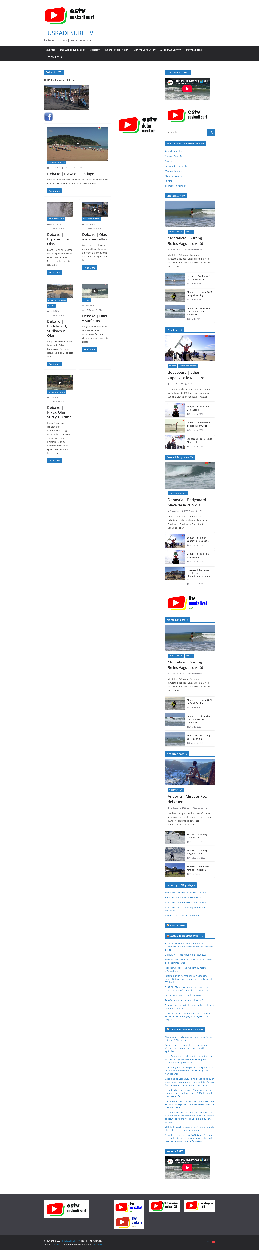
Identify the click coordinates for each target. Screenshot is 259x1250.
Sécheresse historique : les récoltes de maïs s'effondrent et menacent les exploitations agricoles (187, 1048)
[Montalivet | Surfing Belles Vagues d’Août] (190, 214)
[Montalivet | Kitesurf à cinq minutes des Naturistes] (175, 314)
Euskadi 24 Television (116, 49)
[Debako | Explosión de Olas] (60, 209)
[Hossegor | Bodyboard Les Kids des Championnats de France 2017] (175, 577)
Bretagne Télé (194, 49)
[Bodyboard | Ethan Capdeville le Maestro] (190, 348)
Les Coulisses (54, 57)
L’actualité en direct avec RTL (186, 936)
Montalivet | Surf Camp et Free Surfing (199, 737)
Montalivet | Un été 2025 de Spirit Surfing (199, 294)
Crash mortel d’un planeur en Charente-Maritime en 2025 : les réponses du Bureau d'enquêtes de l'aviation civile (189, 1104)
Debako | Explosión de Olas (58, 239)
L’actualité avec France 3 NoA (187, 1029)
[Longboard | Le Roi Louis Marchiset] (175, 442)
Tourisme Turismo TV (56, 162)
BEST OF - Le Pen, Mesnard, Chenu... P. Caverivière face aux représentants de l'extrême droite (189, 946)
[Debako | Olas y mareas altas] (95, 209)
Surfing (50, 49)
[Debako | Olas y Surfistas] (95, 291)
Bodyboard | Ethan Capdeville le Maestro (186, 375)
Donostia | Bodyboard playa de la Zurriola (187, 502)
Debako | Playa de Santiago (70, 173)
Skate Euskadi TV (173, 175)
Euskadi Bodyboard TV (72, 49)
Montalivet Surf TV (144, 49)
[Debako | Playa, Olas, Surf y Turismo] (60, 382)
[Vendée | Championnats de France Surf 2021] (175, 426)
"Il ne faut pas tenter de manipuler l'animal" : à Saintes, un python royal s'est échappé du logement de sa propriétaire (189, 1059)
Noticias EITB (177, 925)
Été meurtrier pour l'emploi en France (184, 995)
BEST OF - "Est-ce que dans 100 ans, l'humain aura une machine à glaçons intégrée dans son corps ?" (188, 1016)
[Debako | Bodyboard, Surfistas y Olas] (60, 291)
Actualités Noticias (56, 219)
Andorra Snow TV (170, 49)
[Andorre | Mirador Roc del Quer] (190, 772)
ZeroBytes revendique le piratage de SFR (185, 1000)
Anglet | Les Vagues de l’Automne (182, 915)
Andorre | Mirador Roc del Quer (187, 799)
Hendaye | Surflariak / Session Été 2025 (198, 278)
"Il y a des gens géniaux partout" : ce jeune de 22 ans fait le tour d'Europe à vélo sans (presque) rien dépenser (189, 1070)
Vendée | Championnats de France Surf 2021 (199, 424)
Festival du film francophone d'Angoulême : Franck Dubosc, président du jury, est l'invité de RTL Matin (189, 979)
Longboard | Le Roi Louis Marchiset (199, 440)
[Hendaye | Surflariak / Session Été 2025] (175, 280)
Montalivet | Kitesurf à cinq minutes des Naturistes (198, 311)
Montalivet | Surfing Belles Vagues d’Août (185, 241)
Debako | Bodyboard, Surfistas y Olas (57, 328)
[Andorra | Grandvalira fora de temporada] (175, 870)
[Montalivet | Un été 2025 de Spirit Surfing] (175, 296)
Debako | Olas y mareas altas (94, 237)
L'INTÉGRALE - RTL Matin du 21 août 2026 (185, 954)
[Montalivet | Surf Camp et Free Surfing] (175, 739)
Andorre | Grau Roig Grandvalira (197, 836)
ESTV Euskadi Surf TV (73, 168)
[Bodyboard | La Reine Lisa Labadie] (175, 410)
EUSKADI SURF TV (68, 33)
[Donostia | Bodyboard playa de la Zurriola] (190, 475)
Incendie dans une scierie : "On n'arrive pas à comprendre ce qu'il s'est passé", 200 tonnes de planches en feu (189, 1093)
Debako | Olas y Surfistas (94, 318)
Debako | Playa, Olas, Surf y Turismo (59, 412)
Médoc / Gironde (173, 171)
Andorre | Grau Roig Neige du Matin (197, 852)
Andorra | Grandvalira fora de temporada (198, 868)
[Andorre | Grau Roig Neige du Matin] (175, 854)
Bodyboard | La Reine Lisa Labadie (198, 408)
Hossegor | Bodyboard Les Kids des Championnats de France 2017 (199, 575)
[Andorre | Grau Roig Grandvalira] (175, 838)
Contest (95, 49)
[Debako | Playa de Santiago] (77, 144)
